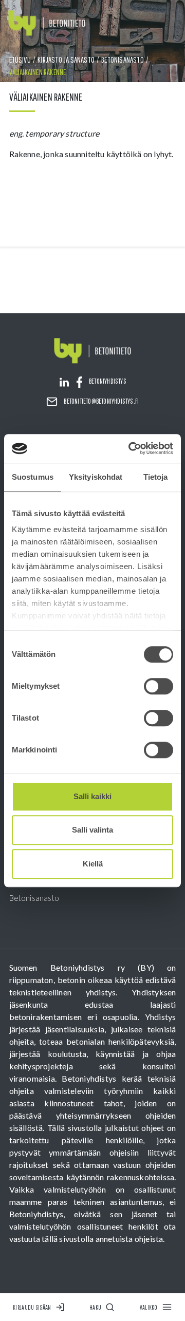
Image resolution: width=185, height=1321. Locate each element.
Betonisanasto (122, 59)
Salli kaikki (92, 796)
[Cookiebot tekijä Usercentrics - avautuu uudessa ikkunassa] (130, 448)
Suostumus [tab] (32, 477)
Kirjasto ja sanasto (66, 59)
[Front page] (46, 23)
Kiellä (93, 863)
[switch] (158, 686)
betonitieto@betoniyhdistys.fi (101, 401)
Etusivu (20, 59)
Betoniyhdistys (107, 381)
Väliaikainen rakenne (37, 72)
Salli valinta (92, 829)
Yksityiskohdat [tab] (95, 477)
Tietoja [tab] (155, 477)
